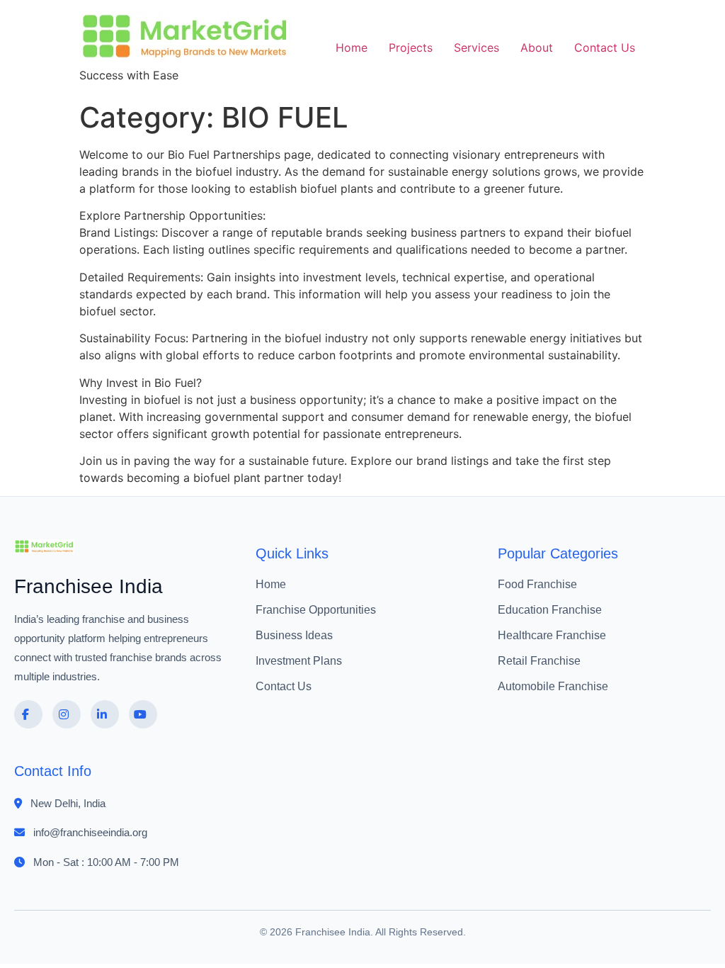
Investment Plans (299, 661)
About (536, 47)
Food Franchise (537, 584)
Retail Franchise (539, 661)
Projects (411, 47)
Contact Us (604, 47)
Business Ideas (294, 635)
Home (351, 47)
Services (476, 47)
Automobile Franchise (553, 686)
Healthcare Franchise (552, 635)
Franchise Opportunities (316, 610)
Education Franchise (550, 610)
